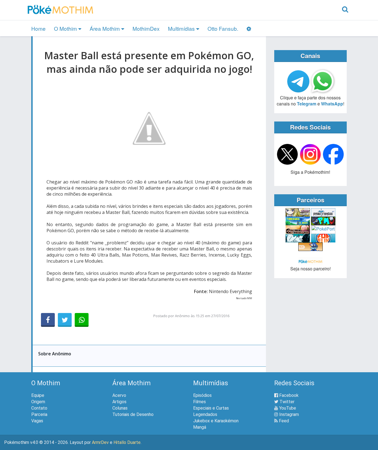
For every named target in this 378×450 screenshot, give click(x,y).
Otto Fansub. (223, 28)
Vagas (37, 420)
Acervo (119, 395)
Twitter (286, 401)
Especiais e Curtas (211, 408)
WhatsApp (332, 103)
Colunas (120, 408)
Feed (283, 420)
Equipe (37, 395)
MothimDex (146, 28)
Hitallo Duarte (127, 442)
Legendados (205, 414)
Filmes (199, 401)
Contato (39, 408)
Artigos (119, 401)
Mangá (199, 427)
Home (38, 28)
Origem (38, 401)
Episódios (202, 395)
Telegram (306, 103)
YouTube (287, 408)
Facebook (288, 395)
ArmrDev (100, 442)
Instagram (288, 414)
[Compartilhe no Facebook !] (48, 320)
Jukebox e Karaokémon (216, 420)
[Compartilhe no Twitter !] (65, 320)
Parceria (39, 414)
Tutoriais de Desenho (133, 414)
